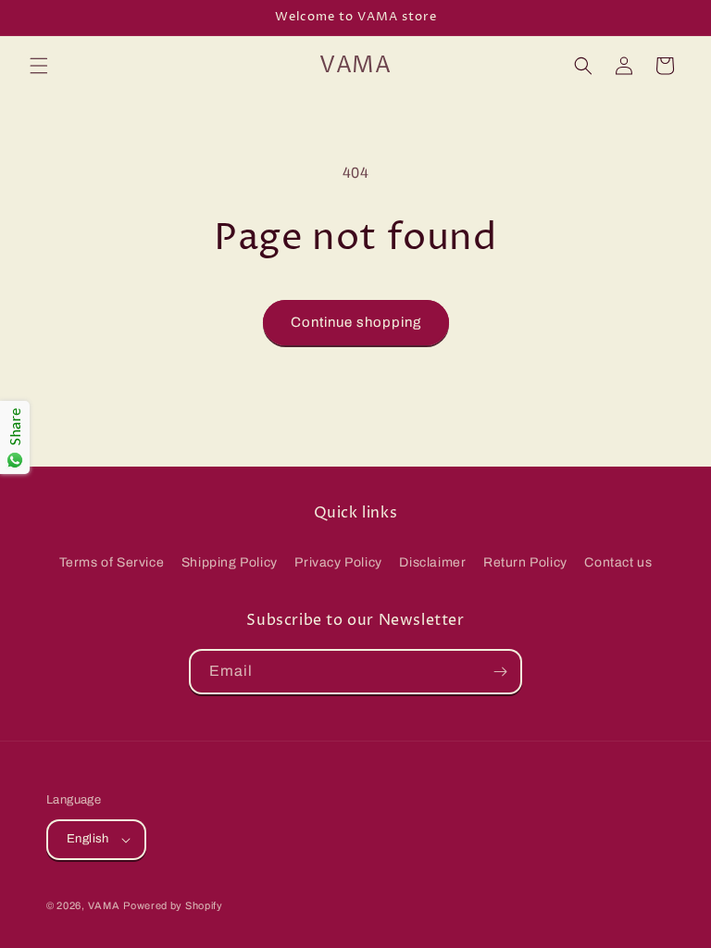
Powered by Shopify (173, 905)
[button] (39, 65)
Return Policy (525, 562)
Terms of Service (112, 562)
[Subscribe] (500, 671)
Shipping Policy (229, 562)
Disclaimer (432, 562)
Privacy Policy (337, 562)
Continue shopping (356, 322)
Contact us (618, 562)
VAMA (104, 905)
